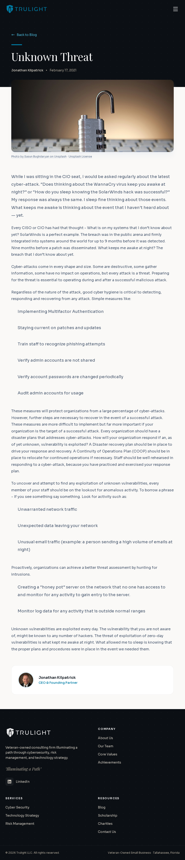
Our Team (105, 746)
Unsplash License (80, 156)
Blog (101, 807)
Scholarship (107, 815)
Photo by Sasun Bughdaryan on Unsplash (39, 156)
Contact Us (107, 832)
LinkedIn (23, 782)
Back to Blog (27, 35)
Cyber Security (17, 807)
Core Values (107, 754)
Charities (105, 824)
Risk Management (19, 824)
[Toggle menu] (175, 9)
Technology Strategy (22, 815)
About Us (105, 738)
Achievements (109, 762)
